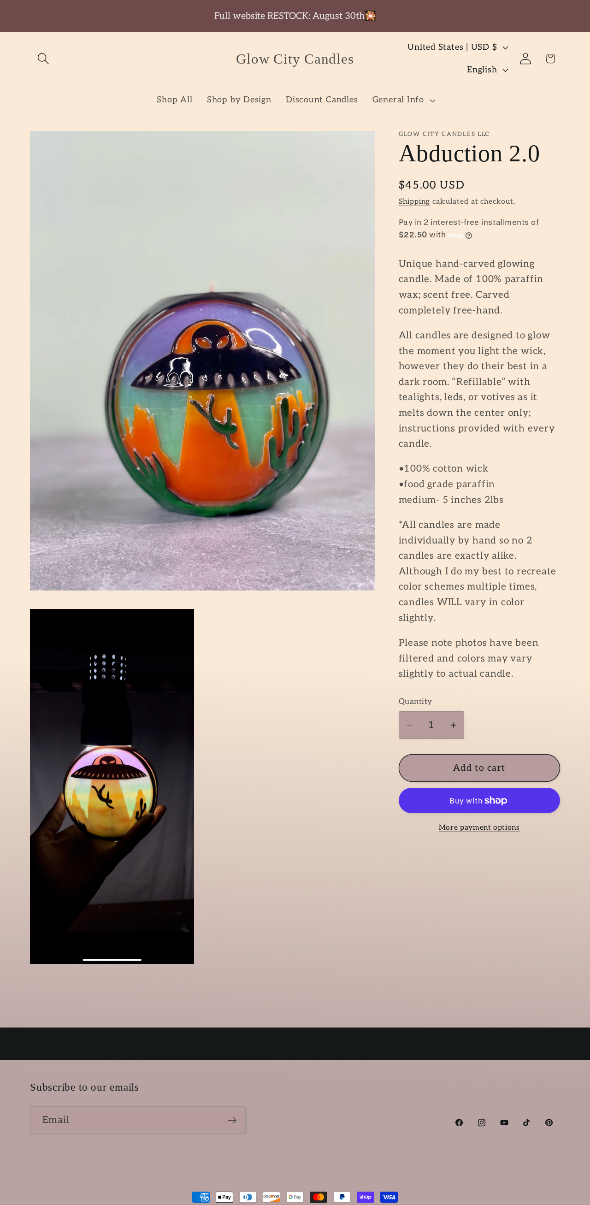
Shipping (414, 201)
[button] (43, 59)
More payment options (479, 827)
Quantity (415, 702)
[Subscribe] (232, 1120)
